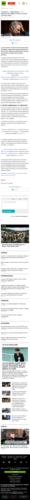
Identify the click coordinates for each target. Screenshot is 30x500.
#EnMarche (25, 129)
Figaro (7, 111)
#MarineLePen (19, 73)
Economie (5, 323)
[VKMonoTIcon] (3, 462)
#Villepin (4, 129)
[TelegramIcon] (20, 462)
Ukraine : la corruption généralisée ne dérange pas (13, 303)
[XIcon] (15, 462)
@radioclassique (13, 153)
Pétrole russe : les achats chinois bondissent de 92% (14, 332)
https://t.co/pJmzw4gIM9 (8, 77)
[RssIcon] (26, 462)
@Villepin (15, 149)
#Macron (13, 71)
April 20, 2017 (23, 79)
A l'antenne (23, 457)
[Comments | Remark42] (15, 208)
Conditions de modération (15, 481)
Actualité (3, 456)
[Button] (23, 3)
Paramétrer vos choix (15, 480)
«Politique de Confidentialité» (17, 493)
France (3, 180)
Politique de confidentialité (15, 478)
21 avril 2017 (19, 155)
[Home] (4, 3)
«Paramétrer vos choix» (6, 490)
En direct (11, 3)
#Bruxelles (4, 153)
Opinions (4, 300)
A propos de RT (15, 474)
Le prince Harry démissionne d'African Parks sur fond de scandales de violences (19, 393)
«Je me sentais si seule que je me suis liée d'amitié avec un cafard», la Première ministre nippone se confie (14, 366)
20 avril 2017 (20, 133)
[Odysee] (9, 462)
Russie (25, 456)
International (7, 276)
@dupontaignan (8, 149)
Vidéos (4, 426)
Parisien (10, 90)
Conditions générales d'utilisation (15, 476)
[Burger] (26, 3)
